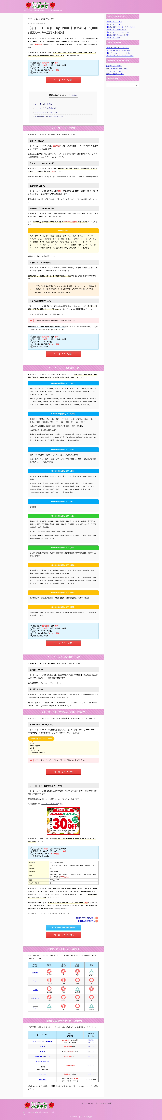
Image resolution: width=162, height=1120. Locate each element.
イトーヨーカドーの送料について (46, 112)
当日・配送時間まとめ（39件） (117, 68)
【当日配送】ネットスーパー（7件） (119, 50)
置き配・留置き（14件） (115, 74)
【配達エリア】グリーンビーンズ (117, 32)
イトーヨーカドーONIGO (50, 804)
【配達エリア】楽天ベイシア (116, 30)
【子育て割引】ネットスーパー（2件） (119, 56)
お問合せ (111, 1103)
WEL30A (91, 1040)
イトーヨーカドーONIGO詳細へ (63, 927)
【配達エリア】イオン (114, 22)
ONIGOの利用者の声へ (86, 921)
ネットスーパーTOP (88, 1103)
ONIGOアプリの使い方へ (85, 918)
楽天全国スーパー (42, 1061)
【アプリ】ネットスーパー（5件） (118, 53)
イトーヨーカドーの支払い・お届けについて (50, 116)
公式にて (91, 1042)
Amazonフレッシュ (42, 1056)
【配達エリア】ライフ (114, 24)
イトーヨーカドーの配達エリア (45, 108)
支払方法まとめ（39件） (115, 71)
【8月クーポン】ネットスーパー (117, 48)
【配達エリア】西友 (113, 37)
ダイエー (42, 1074)
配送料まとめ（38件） (114, 66)
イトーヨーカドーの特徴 (43, 104)
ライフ (35, 981)
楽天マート (35, 998)
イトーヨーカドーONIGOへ (63, 772)
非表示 (74, 95)
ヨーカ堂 (35, 972)
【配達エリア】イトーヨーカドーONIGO (120, 27)
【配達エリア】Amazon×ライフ (117, 35)
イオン (35, 990)
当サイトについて (101, 1103)
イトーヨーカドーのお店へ (63, 80)
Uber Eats (42, 1079)
